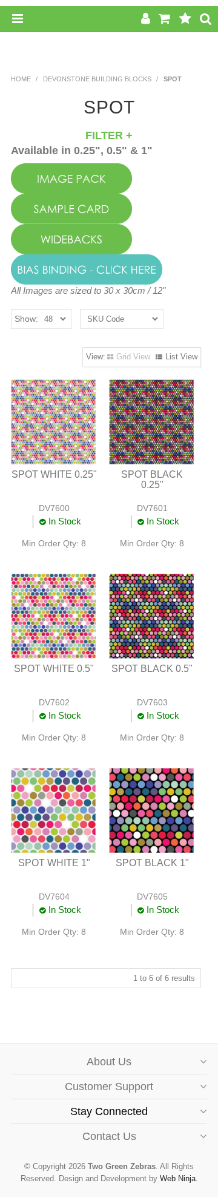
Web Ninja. (179, 1178)
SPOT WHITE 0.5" (54, 668)
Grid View (133, 356)
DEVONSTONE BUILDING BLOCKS (97, 79)
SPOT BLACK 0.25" (152, 479)
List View (181, 356)
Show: (26, 319)
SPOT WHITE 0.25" (54, 474)
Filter (105, 135)
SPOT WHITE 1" (54, 863)
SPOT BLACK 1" (152, 863)
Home (21, 79)
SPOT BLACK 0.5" (152, 668)
